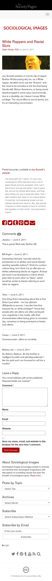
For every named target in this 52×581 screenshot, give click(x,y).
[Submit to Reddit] (26, 223)
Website (6, 428)
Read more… (36, 475)
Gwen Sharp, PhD (10, 49)
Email (5, 419)
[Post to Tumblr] (15, 223)
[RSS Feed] (34, 554)
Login (6, 545)
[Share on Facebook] (4, 223)
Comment (8, 385)
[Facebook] (17, 554)
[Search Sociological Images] (39, 554)
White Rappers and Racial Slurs (23, 43)
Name (5, 409)
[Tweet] (10, 223)
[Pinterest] (21, 554)
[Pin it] (21, 223)
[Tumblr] (25, 554)
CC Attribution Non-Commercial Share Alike (26, 576)
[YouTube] (29, 554)
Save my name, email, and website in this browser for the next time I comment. (24, 443)
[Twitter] (13, 554)
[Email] (32, 223)
